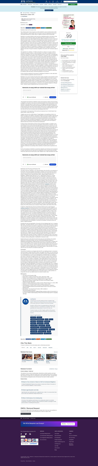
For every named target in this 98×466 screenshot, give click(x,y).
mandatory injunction (25, 207)
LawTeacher (24, 4)
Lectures (41, 4)
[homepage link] (21, 12)
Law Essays (57, 433)
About (70, 433)
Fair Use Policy (72, 437)
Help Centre (71, 441)
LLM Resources (57, 443)
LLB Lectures (57, 447)
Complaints (71, 439)
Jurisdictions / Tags (53, 368)
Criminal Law (32, 12)
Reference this (24, 22)
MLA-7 (35, 347)
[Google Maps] (30, 433)
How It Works (35, 4)
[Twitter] (26, 433)
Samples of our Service (65, 89)
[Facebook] (22, 433)
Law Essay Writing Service (66, 82)
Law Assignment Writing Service (67, 85)
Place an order (68, 43)
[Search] (64, 1)
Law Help (56, 445)
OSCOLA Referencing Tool (60, 441)
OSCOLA (50, 4)
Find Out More (70, 423)
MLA (31, 347)
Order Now (73, 4)
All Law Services (43, 439)
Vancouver (45, 347)
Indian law (30, 24)
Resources (30, 4)
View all (55, 351)
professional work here (53, 8)
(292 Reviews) (71, 48)
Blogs (56, 449)
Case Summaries (58, 435)
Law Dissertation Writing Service (67, 84)
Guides (45, 4)
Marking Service (64, 87)
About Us (59, 4)
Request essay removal (25, 413)
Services (54, 4)
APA (27, 347)
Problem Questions (58, 439)
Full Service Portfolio (65, 90)
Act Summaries (57, 437)
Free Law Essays (26, 12)
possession (47, 183)
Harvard (39, 347)
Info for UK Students (73, 435)
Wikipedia (50, 347)
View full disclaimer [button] (48, 10)
